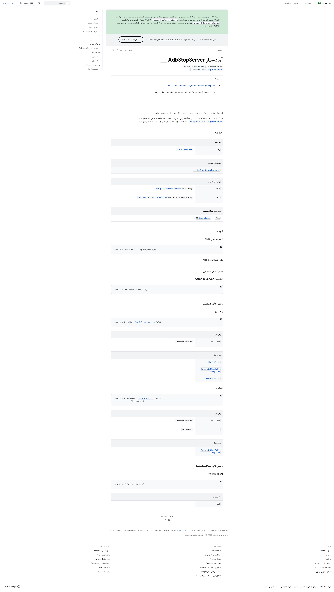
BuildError (214, 362)
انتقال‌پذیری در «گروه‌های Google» (208, 576)
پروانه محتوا (182, 530)
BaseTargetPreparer (212, 69)
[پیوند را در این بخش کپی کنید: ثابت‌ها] (212, 231)
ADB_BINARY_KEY (184, 149)
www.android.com (102, 559)
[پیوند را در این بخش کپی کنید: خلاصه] (211, 132)
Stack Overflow (103, 567)
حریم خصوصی (286, 586)
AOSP (220, 50)
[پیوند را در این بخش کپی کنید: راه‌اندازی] (210, 311)
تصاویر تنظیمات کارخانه (323, 567)
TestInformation (173, 188)
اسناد (309, 3)
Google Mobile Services (100, 563)
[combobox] (57, 3)
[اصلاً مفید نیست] (113, 50)
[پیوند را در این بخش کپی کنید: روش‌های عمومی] (199, 303)
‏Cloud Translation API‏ (169, 39)
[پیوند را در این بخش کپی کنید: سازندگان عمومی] (199, 271)
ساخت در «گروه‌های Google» (210, 571)
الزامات (328, 555)
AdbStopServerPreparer (208, 170)
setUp (158, 188)
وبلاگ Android (215, 559)
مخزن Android (325, 551)
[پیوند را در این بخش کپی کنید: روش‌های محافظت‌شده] (193, 465)
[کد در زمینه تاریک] (221, 246)
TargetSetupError (211, 378)
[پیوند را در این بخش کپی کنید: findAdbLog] (205, 473)
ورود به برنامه (8, 3)
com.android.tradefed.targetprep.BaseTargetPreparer (191, 85)
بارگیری (328, 559)
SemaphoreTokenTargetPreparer (206, 121)
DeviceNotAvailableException (211, 370)
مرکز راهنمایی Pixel (103, 555)
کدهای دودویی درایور (323, 571)
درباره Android (325, 586)
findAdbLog (204, 218)
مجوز (296, 586)
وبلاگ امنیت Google (213, 563)
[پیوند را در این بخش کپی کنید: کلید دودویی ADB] (201, 239)
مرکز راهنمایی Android (102, 551)
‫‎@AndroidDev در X (213, 555)
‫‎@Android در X (215, 551)
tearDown (142, 197)
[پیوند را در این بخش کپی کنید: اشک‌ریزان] (209, 388)
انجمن (315, 586)
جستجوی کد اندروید (291, 3)
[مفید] (117, 50)
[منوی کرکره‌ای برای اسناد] (304, 3)
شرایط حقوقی (305, 586)
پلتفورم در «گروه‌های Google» (210, 567)
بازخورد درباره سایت (271, 586)
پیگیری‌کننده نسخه (104, 571)
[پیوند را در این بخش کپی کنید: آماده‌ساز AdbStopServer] (191, 279)
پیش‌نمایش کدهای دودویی (322, 563)
